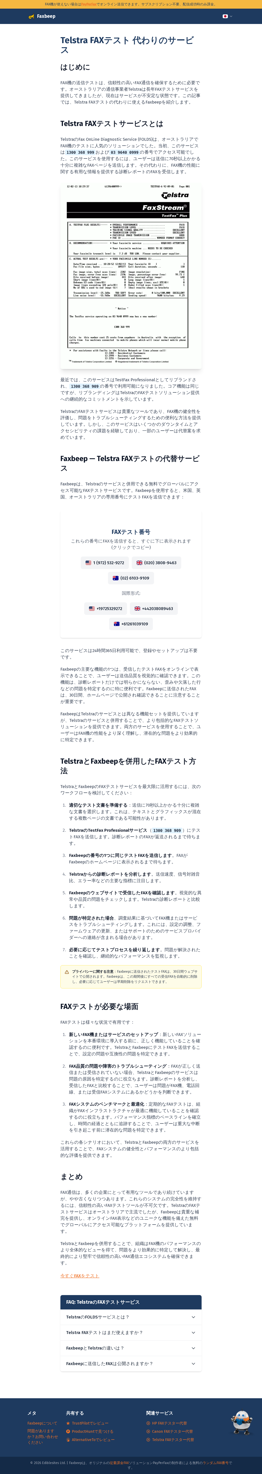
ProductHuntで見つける (93, 1431)
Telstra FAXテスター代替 (173, 1439)
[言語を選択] (228, 16)
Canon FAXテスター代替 (172, 1431)
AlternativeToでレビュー (93, 1439)
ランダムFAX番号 (216, 1463)
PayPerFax (88, 4)
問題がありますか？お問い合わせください (42, 1437)
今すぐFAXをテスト (79, 1275)
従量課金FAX (119, 1463)
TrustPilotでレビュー (90, 1423)
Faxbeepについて (42, 1423)
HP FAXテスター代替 (169, 1423)
